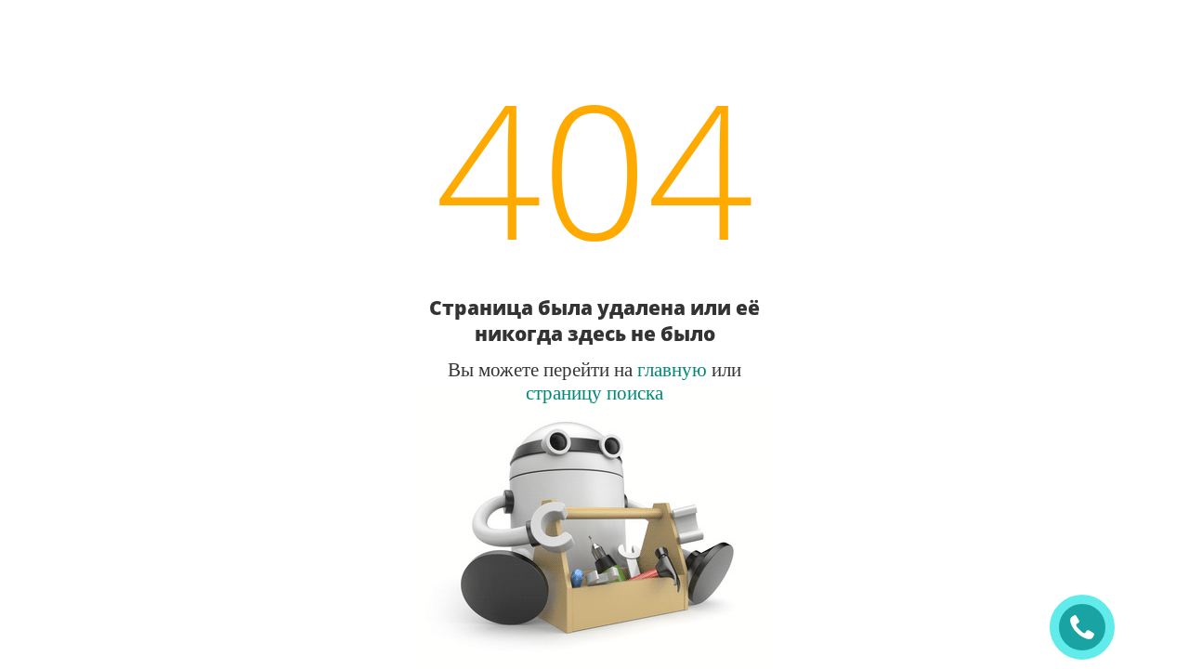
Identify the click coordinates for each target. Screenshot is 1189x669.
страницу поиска (594, 392)
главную (672, 369)
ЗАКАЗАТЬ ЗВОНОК (1090, 628)
